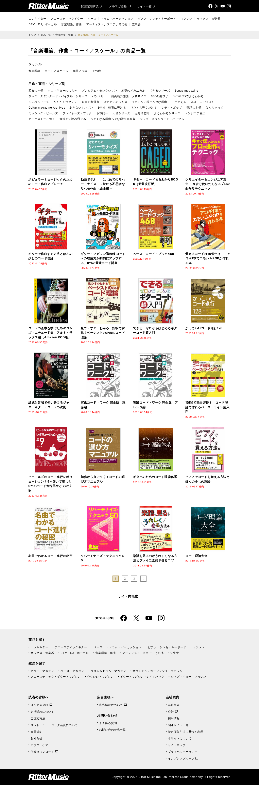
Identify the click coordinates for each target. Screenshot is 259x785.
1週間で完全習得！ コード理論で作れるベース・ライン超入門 (207, 407)
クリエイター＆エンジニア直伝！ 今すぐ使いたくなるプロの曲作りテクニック (207, 183)
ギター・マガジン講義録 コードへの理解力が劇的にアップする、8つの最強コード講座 (103, 258)
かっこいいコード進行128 (204, 328)
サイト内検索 (128, 596)
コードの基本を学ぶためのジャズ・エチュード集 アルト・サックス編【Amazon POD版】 (50, 332)
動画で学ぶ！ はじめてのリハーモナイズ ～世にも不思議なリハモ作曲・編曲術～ (103, 183)
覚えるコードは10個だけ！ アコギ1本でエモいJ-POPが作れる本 (207, 258)
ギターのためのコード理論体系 (155, 477)
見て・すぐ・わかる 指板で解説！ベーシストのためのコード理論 (103, 332)
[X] (216, 6)
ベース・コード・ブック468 (153, 254)
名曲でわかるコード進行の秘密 (50, 556)
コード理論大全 (196, 556)
